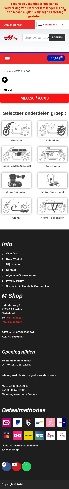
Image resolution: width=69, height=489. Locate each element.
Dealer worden (13, 24)
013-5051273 (15, 317)
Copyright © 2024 (12, 484)
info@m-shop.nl (12, 322)
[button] (7, 58)
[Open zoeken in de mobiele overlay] (43, 37)
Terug (7, 89)
